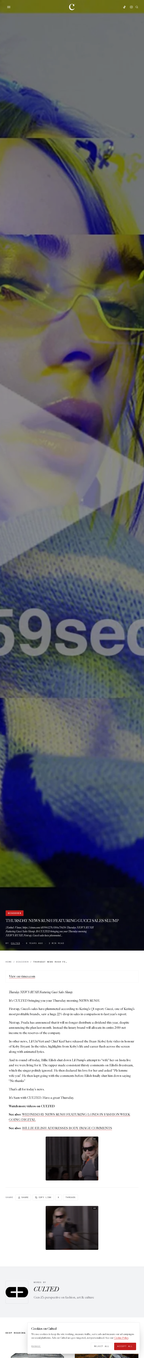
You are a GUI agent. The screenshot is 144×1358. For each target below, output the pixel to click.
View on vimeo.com (22, 976)
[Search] (136, 7)
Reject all (102, 1346)
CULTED (15, 943)
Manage (36, 1346)
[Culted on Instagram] (131, 7)
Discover (14, 913)
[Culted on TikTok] (124, 7)
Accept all (125, 1346)
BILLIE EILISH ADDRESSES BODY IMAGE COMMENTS (67, 1128)
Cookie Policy (121, 1337)
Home (9, 962)
